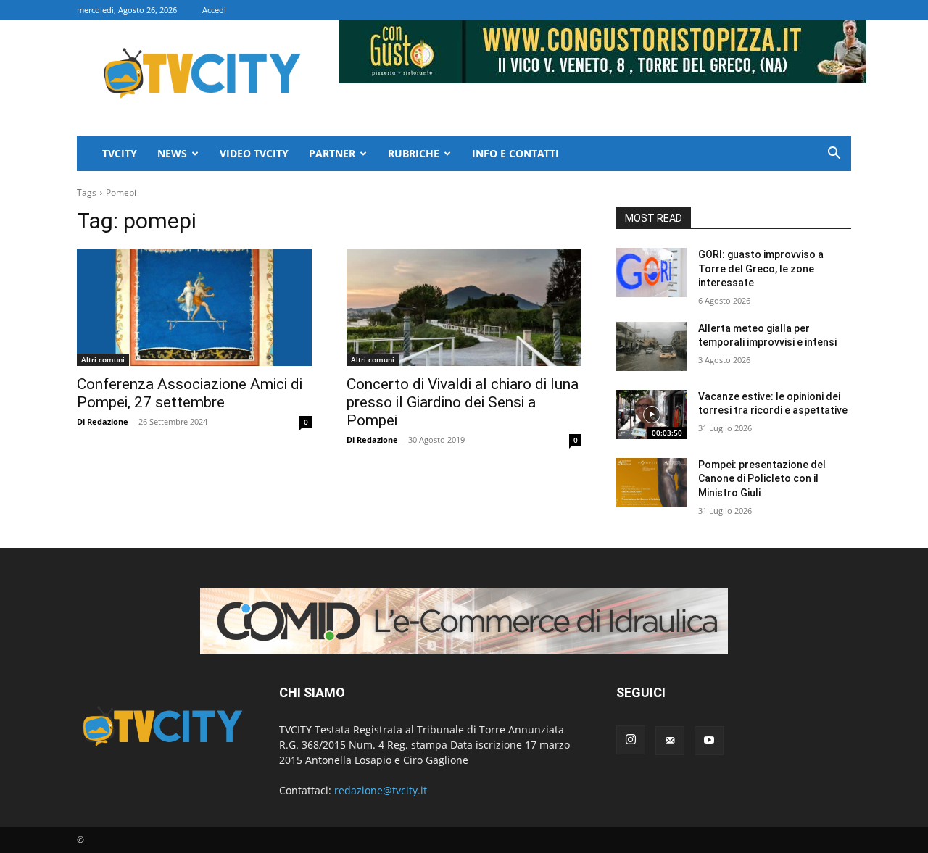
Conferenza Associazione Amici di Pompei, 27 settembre (189, 393)
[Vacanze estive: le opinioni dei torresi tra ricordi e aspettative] (651, 414)
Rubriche (413, 153)
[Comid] (464, 621)
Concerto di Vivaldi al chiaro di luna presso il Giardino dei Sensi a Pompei (463, 402)
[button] (833, 155)
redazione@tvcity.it (380, 790)
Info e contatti (515, 153)
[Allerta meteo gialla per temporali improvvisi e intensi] (651, 346)
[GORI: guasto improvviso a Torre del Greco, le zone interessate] (651, 272)
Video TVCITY (254, 153)
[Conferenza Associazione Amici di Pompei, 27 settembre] (194, 307)
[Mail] (669, 740)
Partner (332, 153)
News (172, 153)
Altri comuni (103, 359)
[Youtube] (709, 740)
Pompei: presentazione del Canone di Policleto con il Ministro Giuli (762, 479)
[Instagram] (630, 739)
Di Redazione (102, 421)
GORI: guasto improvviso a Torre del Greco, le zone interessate (761, 268)
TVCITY (119, 153)
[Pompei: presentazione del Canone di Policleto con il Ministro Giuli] (651, 482)
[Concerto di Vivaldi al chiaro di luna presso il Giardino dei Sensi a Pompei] (464, 307)
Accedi (214, 9)
